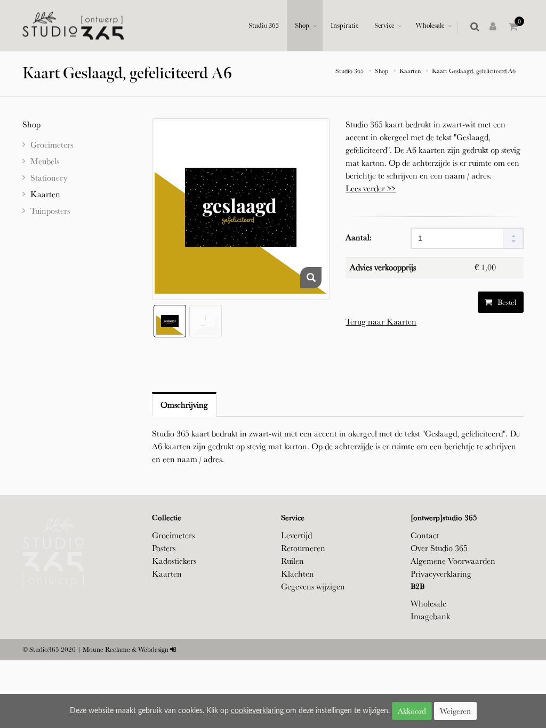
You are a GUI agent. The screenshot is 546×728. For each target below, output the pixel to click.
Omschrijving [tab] (184, 404)
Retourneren (303, 548)
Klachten (297, 573)
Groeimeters (173, 535)
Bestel (506, 302)
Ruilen (292, 561)
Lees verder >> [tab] (371, 188)
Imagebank (430, 616)
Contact (425, 535)
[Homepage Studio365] (73, 26)
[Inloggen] (495, 27)
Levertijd (296, 535)
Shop (302, 25)
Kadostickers (174, 561)
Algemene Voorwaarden (453, 561)
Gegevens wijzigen (313, 586)
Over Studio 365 (439, 548)
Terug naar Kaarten (381, 321)
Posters (163, 548)
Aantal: (359, 237)
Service (384, 25)
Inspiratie (344, 25)
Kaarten (167, 573)
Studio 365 (263, 25)
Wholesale (429, 25)
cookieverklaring (258, 711)
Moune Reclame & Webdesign (125, 649)
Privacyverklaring (441, 573)
